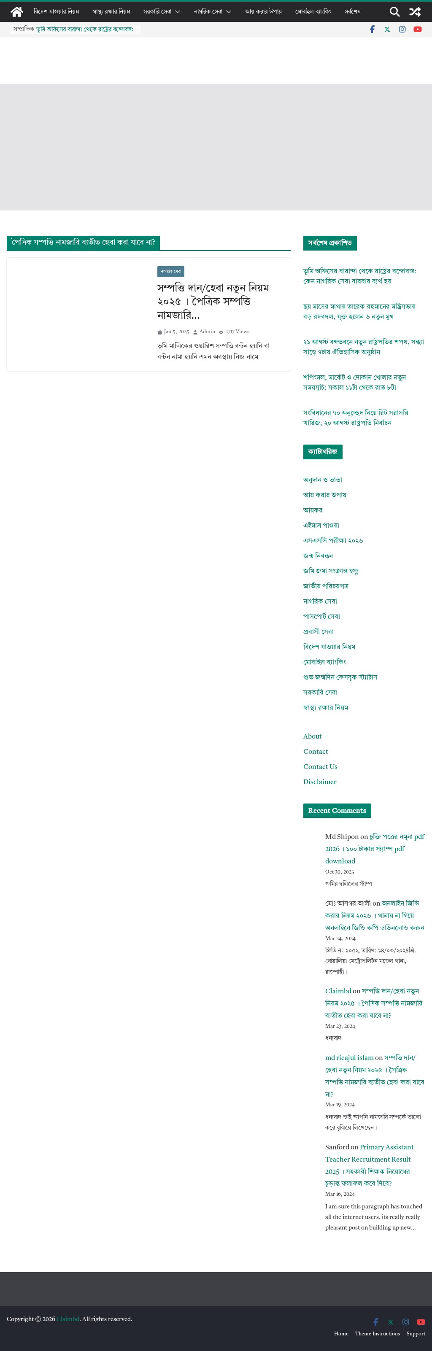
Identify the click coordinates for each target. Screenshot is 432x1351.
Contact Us (320, 767)
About (312, 736)
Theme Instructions (377, 1334)
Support (416, 1334)
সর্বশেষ (353, 12)
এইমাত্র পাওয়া (321, 526)
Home (341, 1334)
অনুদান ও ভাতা (322, 480)
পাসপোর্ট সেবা (321, 617)
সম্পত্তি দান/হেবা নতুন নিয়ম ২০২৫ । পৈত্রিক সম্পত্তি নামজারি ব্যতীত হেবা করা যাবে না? (374, 1003)
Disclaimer (320, 782)
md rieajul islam (349, 1058)
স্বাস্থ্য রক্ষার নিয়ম (111, 12)
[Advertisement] (216, 147)
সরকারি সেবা (157, 12)
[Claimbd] (17, 12)
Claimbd (338, 991)
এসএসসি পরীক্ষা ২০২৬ (333, 541)
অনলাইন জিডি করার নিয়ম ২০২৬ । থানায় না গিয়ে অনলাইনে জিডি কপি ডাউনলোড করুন (374, 916)
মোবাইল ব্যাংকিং (313, 12)
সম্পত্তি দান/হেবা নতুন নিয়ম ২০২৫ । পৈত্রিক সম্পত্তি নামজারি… (213, 302)
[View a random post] (415, 12)
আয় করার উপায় (263, 12)
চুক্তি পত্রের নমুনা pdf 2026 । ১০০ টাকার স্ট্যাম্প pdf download (374, 849)
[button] (176, 12)
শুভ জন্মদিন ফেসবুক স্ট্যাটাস (340, 677)
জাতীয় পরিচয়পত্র (325, 586)
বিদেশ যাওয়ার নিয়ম (56, 12)
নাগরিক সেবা (208, 12)
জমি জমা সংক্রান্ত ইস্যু (331, 571)
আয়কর (313, 510)
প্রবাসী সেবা (318, 632)
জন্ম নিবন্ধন (318, 556)
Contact (315, 752)
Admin (207, 331)
